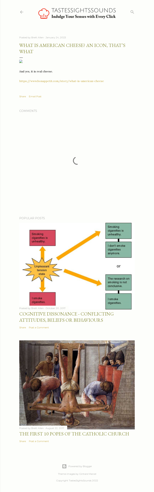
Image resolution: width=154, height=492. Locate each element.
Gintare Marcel (87, 473)
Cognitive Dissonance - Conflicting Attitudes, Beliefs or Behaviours (66, 317)
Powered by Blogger (80, 466)
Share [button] (22, 96)
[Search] (132, 11)
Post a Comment (39, 327)
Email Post (35, 96)
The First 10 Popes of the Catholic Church (74, 434)
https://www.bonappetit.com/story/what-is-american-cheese (61, 81)
